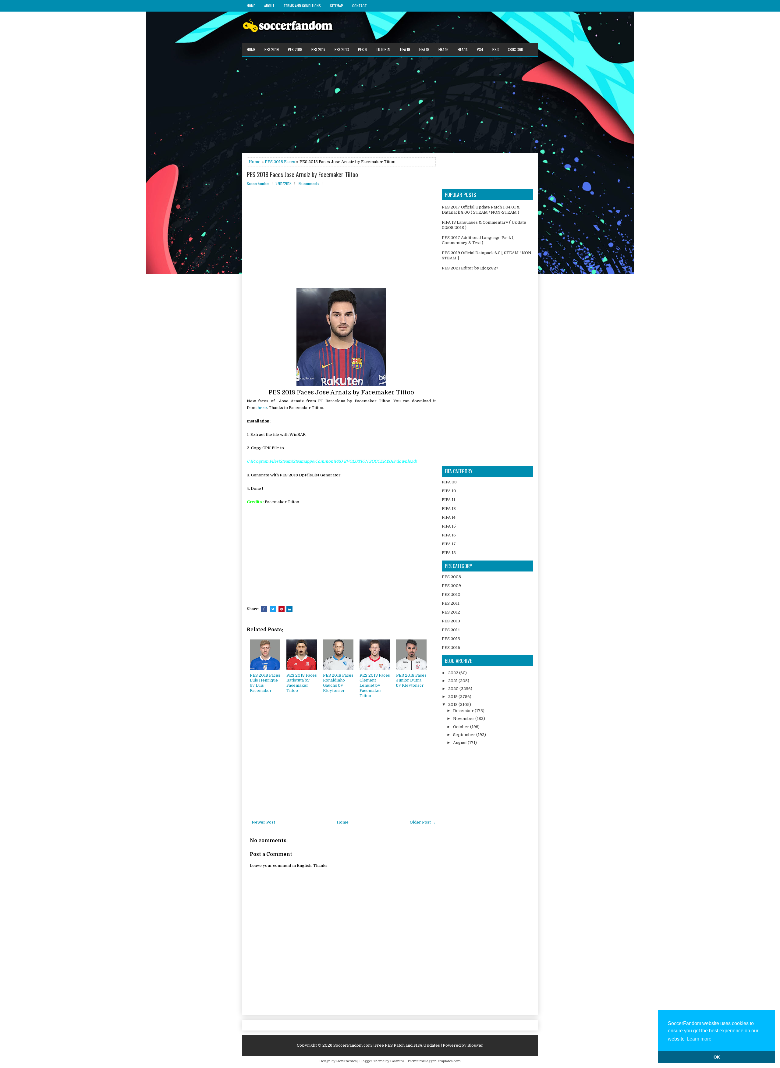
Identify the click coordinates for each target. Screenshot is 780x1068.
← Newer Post (261, 822)
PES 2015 (451, 638)
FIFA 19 (405, 49)
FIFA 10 (449, 491)
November (464, 718)
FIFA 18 (424, 49)
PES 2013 (342, 49)
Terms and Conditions (302, 5)
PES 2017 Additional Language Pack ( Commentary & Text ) (477, 240)
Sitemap (336, 5)
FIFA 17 (449, 544)
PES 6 (362, 49)
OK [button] (717, 1057)
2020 (453, 688)
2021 (453, 680)
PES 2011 (450, 603)
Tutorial (383, 49)
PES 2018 (295, 49)
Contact (359, 5)
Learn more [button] (699, 1038)
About (269, 5)
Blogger (475, 1045)
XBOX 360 (515, 49)
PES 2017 (318, 49)
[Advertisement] (390, 104)
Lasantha (397, 1061)
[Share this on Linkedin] (289, 609)
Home (251, 5)
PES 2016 (451, 647)
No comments (309, 183)
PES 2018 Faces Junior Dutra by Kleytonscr (411, 680)
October (461, 726)
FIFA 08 (449, 482)
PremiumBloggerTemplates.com (434, 1061)
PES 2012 (451, 612)
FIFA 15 (449, 526)
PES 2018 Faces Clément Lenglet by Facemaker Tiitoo (375, 685)
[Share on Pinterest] (281, 609)
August (460, 742)
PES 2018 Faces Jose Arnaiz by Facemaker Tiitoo (302, 174)
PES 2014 (451, 630)
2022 (453, 673)
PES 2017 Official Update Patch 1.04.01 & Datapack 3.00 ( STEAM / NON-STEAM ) (481, 210)
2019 (453, 696)
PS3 (495, 49)
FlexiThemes (346, 1061)
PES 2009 (451, 585)
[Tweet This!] (273, 609)
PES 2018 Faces (280, 161)
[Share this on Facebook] (264, 609)
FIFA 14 (463, 49)
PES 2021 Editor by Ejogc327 (470, 268)
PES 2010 (451, 594)
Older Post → (423, 822)
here (262, 407)
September (464, 734)
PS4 (480, 49)
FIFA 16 (443, 49)
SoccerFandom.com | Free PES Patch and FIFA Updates (386, 1045)
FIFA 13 (449, 508)
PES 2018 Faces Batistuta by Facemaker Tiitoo (301, 683)
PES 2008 (451, 577)
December (464, 710)
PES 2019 (271, 49)
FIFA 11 (448, 499)
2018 (453, 704)
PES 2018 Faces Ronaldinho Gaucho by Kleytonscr (338, 683)
